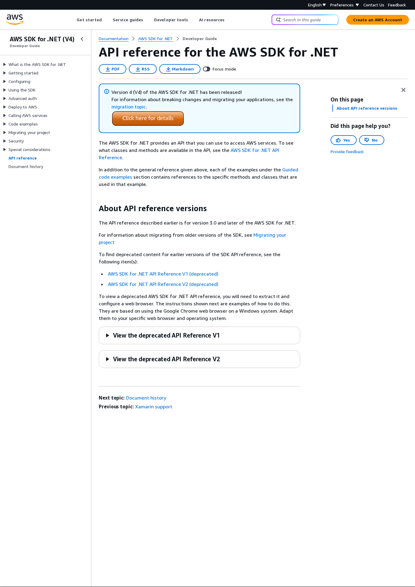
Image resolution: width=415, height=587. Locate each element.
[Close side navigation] (82, 39)
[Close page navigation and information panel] (403, 90)
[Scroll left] (72, 20)
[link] (200, 39)
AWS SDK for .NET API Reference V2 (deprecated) (163, 284)
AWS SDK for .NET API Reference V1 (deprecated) (163, 274)
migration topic (128, 107)
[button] (162, 335)
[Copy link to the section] (94, 208)
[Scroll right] (229, 20)
